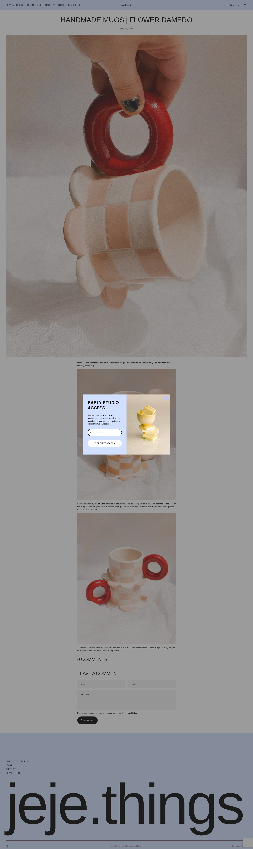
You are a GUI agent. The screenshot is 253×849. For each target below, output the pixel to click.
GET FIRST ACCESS (105, 443)
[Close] (166, 398)
